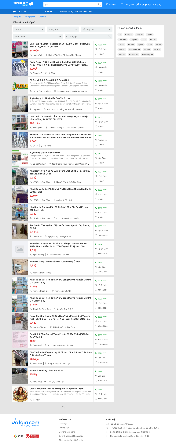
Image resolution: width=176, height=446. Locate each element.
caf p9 (121, 44)
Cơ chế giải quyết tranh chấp (71, 435)
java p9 (140, 34)
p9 (120, 34)
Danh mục (21, 11)
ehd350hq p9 (134, 49)
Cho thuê (42, 16)
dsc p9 (149, 34)
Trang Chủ (17, 16)
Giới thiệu (63, 423)
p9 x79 (131, 44)
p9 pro (158, 44)
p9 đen (147, 49)
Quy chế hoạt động (67, 431)
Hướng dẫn (64, 427)
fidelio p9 (122, 39)
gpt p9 (140, 44)
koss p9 (122, 49)
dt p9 (150, 44)
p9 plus (157, 49)
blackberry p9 (147, 54)
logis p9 (134, 39)
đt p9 (144, 39)
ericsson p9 (133, 54)
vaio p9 (122, 54)
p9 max (153, 39)
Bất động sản (30, 16)
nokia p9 (128, 34)
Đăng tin (112, 4)
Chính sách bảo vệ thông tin (71, 440)
